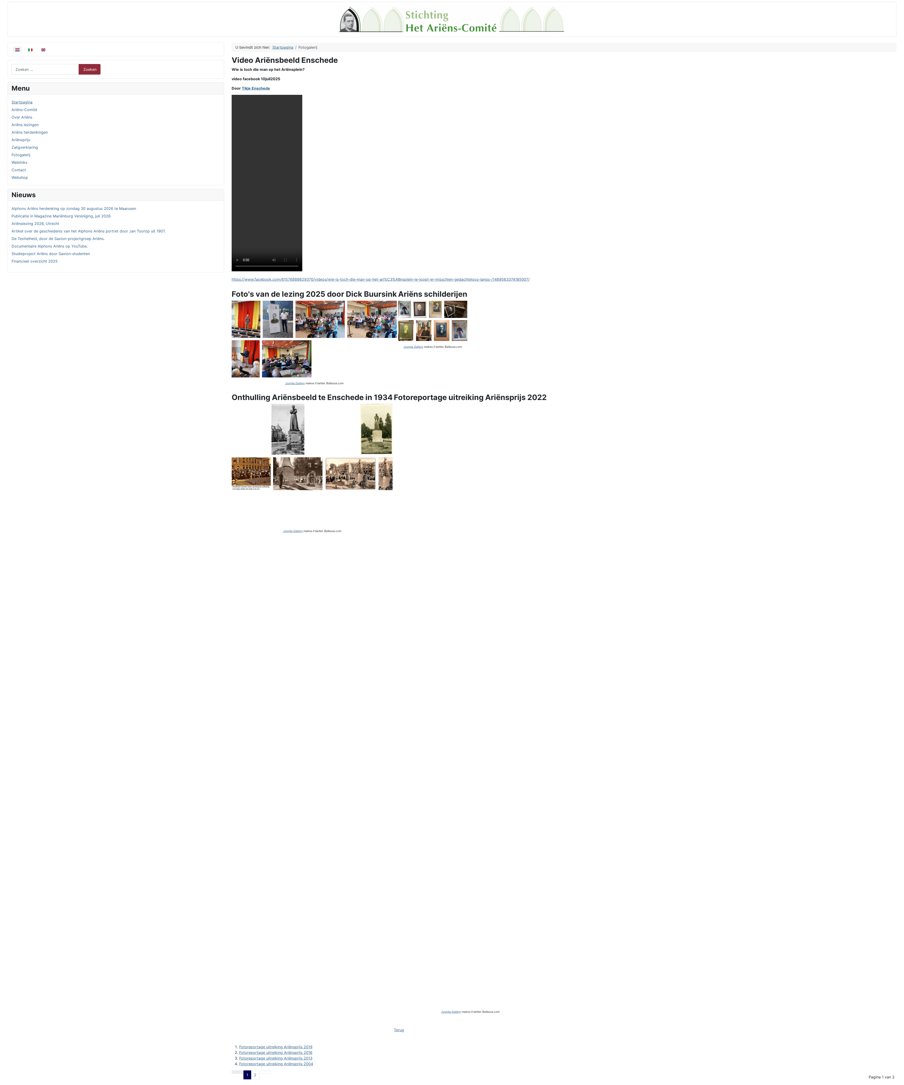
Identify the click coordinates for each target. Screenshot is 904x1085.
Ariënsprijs (21, 139)
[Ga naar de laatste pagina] (268, 1072)
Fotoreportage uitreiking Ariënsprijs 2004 (276, 1063)
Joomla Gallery (295, 383)
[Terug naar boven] (898, 1079)
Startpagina (22, 102)
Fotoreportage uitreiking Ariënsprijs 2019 (275, 1047)
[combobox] (45, 69)
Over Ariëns (22, 117)
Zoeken (90, 69)
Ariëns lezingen (25, 124)
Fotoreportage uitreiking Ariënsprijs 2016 (275, 1052)
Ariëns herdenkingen (30, 132)
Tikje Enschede (256, 88)
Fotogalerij (21, 154)
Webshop (20, 177)
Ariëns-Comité (24, 109)
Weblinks (19, 162)
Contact (19, 170)
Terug (399, 1030)
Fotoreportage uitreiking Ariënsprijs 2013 (275, 1058)
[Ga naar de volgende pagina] (262, 1072)
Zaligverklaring (25, 147)
